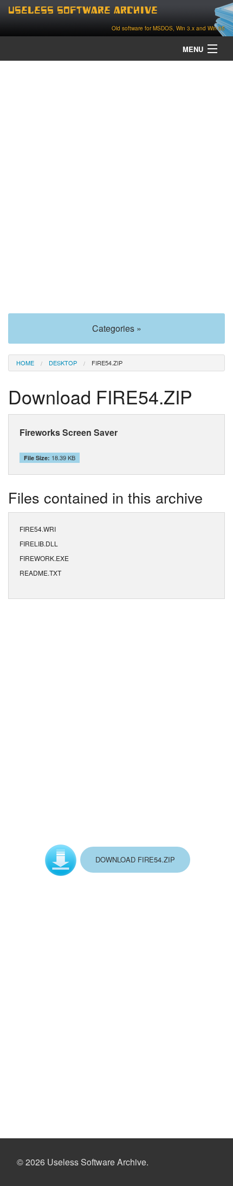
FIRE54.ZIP (107, 362)
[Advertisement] (116, 185)
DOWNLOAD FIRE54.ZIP (135, 859)
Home (25, 362)
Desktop (63, 362)
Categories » (116, 328)
